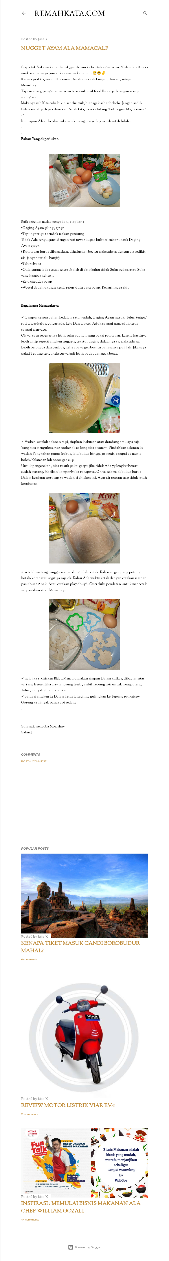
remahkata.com (69, 13)
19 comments (29, 1114)
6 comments (29, 959)
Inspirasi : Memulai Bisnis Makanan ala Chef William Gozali (81, 1207)
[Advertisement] (84, 805)
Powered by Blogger (88, 1247)
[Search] (145, 12)
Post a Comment (33, 761)
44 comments (30, 1219)
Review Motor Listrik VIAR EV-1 (68, 1105)
